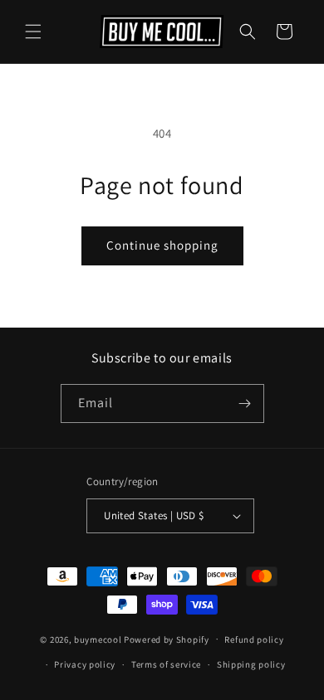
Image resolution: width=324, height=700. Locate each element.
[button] (33, 31)
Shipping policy (251, 664)
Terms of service (166, 664)
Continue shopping (162, 245)
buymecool (97, 638)
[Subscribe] (245, 403)
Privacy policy (84, 664)
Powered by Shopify (166, 638)
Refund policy (253, 639)
